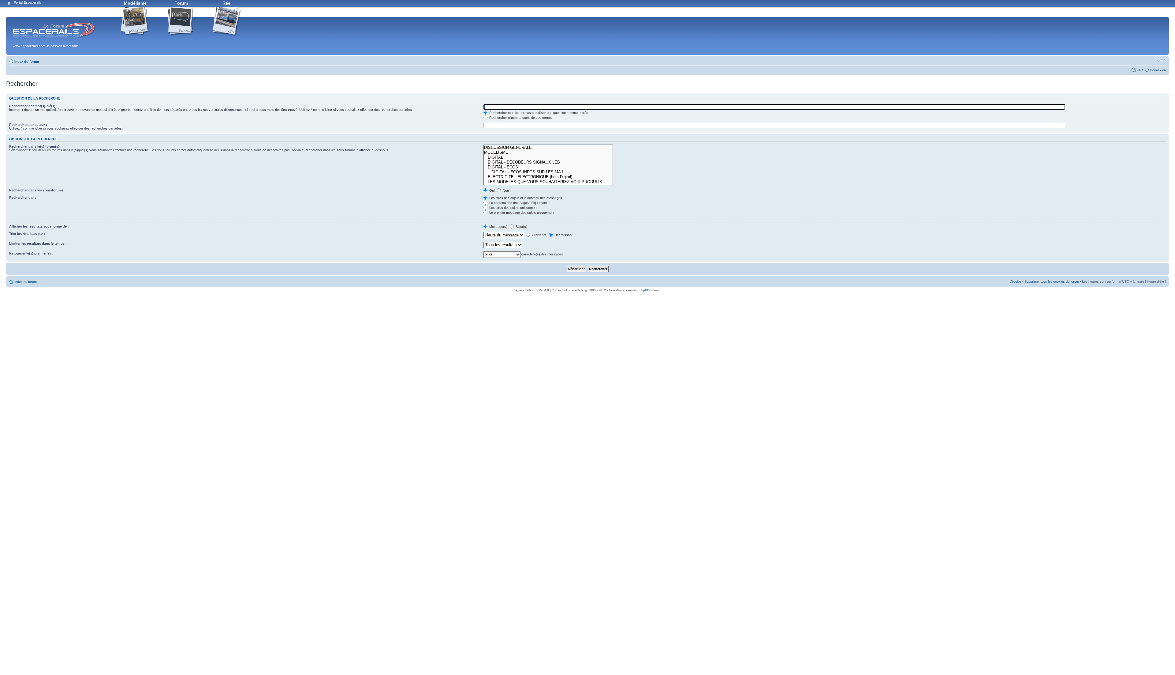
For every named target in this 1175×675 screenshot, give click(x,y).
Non (505, 190)
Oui (491, 190)
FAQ (1139, 70)
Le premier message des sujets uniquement (521, 212)
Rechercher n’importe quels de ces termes (520, 117)
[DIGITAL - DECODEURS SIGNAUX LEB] (548, 162)
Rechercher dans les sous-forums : (37, 190)
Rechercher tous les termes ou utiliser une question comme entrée (538, 113)
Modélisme (135, 3)
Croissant (538, 235)
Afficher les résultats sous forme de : (39, 226)
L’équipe (1015, 281)
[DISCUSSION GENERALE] (548, 147)
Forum (181, 3)
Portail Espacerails (27, 2)
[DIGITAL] (548, 157)
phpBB (644, 290)
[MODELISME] (548, 152)
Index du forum (26, 61)
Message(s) (498, 226)
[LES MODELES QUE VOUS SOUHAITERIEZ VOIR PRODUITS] (548, 181)
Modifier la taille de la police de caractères (1161, 60)
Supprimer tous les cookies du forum (1051, 281)
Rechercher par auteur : (28, 124)
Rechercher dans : (24, 197)
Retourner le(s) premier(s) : (31, 253)
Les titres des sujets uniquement (512, 207)
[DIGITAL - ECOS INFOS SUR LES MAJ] (548, 172)
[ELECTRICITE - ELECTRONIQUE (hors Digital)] (548, 177)
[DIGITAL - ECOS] (548, 167)
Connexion (1158, 70)
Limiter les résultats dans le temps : (38, 243)
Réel (227, 3)
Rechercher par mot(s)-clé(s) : (33, 106)
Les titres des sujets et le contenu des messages (525, 198)
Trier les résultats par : (27, 234)
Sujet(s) (521, 226)
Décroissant (563, 235)
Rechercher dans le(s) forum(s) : (35, 146)
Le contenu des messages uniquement (517, 203)
